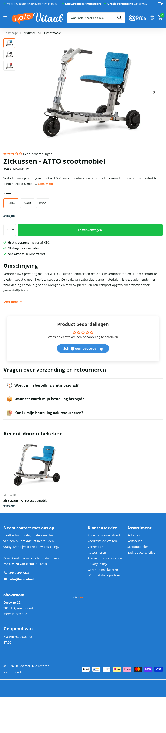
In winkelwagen (90, 230)
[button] (12, 154)
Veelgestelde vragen (102, 541)
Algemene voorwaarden (105, 558)
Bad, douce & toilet (141, 552)
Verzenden (95, 547)
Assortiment (139, 527)
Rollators (133, 535)
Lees (11, 301)
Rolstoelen (134, 541)
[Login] (152, 18)
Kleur (7, 193)
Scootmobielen (138, 547)
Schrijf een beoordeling (83, 348)
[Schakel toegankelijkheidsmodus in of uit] (160, 3)
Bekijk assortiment (5, 18)
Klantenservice (102, 527)
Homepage (10, 33)
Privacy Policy (97, 564)
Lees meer (45, 184)
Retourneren (97, 552)
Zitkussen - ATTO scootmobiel (25, 500)
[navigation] (9, 43)
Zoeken (119, 17)
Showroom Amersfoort (104, 535)
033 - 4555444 (19, 573)
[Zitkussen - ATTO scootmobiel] (36, 464)
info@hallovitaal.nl (23, 579)
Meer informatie (15, 614)
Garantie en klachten (103, 570)
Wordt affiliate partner (104, 575)
